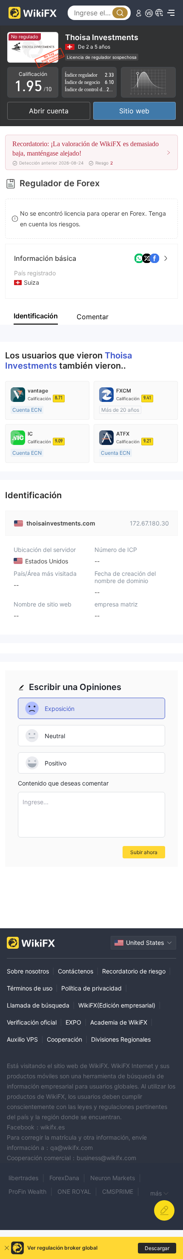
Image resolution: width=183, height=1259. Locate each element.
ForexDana (64, 1177)
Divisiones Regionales (121, 1039)
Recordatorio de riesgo (134, 971)
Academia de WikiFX (118, 1022)
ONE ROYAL (74, 1191)
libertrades (23, 1177)
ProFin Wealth (27, 1191)
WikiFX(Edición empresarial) (116, 1005)
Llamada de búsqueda (38, 1005)
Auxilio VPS (22, 1039)
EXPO (73, 1022)
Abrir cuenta (49, 111)
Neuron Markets (112, 1177)
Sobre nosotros (28, 971)
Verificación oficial (32, 1022)
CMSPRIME (117, 1191)
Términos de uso (29, 988)
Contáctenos (75, 971)
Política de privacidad (91, 988)
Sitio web (134, 111)
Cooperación (64, 1039)
